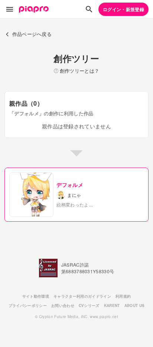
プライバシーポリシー (28, 305)
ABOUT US (134, 305)
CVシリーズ (89, 305)
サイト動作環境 (35, 296)
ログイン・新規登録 (123, 9)
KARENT (112, 305)
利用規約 (123, 296)
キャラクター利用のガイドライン (82, 296)
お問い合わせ (62, 305)
